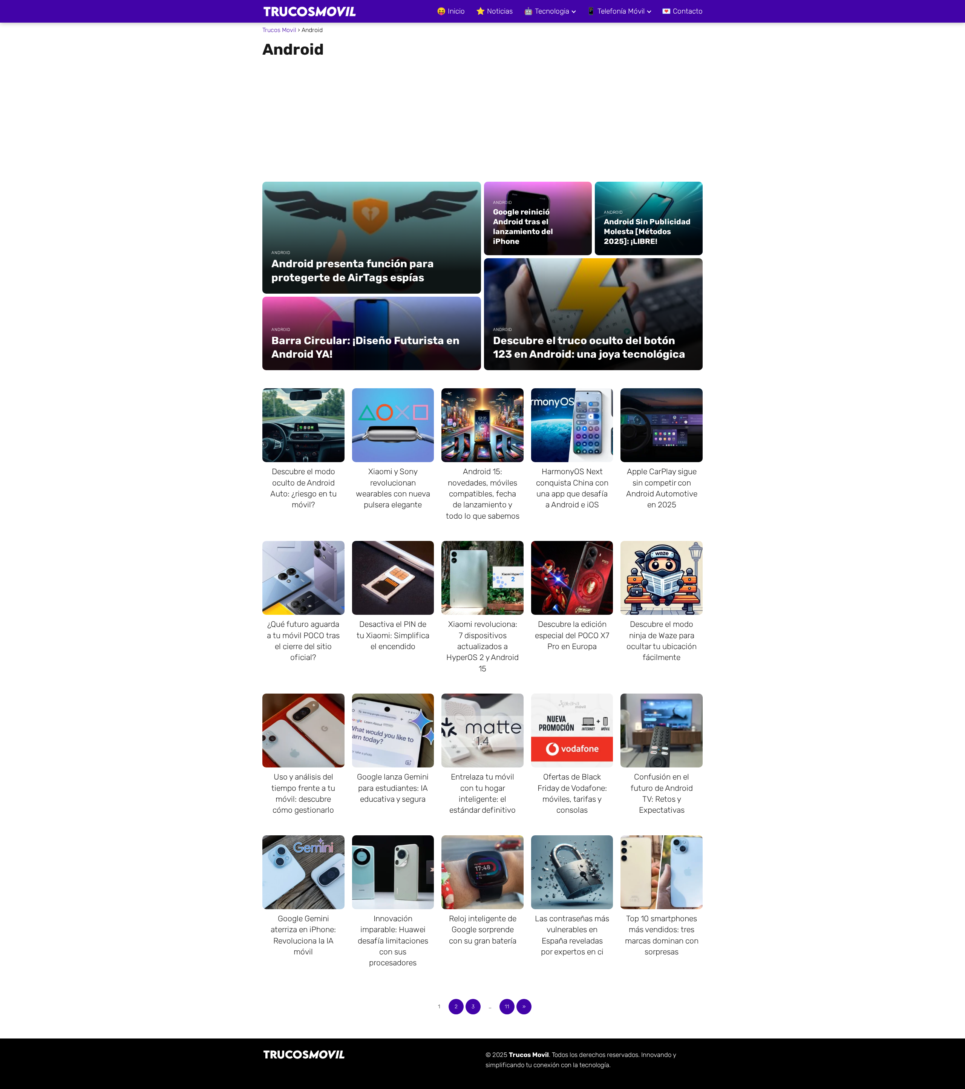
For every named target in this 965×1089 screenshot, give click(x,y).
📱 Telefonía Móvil (616, 11)
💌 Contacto (682, 11)
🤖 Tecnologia (546, 11)
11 (507, 1006)
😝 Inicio (451, 11)
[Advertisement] (482, 117)
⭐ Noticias (494, 11)
